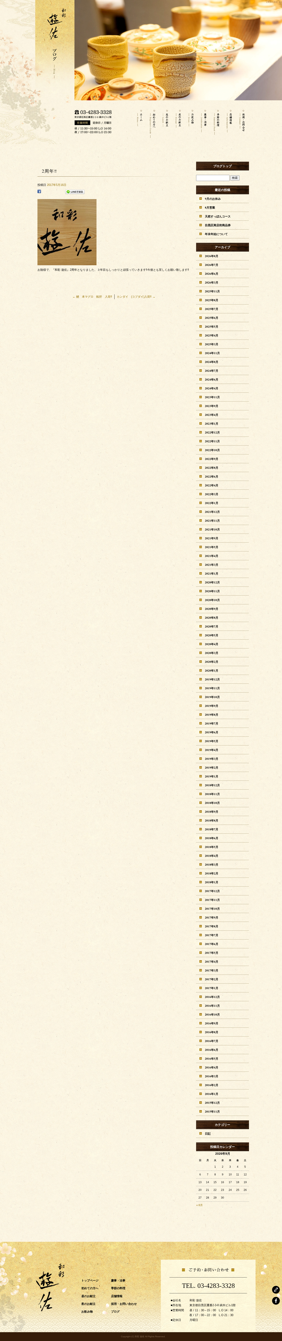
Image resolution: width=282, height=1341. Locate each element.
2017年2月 (211, 979)
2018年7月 (211, 829)
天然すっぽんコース (218, 216)
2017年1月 (211, 988)
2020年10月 (212, 600)
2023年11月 (212, 397)
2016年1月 (211, 1094)
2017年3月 (211, 970)
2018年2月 (211, 873)
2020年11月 (212, 591)
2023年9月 (211, 406)
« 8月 (199, 1205)
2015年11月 (212, 1111)
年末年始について (216, 234)
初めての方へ (152, 122)
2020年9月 (211, 609)
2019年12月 (212, 679)
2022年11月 (212, 441)
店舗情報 (229, 122)
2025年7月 (211, 309)
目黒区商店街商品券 (218, 225)
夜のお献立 (178, 122)
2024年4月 (211, 388)
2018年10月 (212, 803)
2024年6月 (211, 379)
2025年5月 (211, 326)
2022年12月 (212, 432)
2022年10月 (212, 450)
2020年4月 (211, 644)
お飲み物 (190, 122)
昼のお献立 (165, 122)
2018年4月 (211, 856)
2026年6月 (211, 273)
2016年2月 (211, 1085)
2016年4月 (211, 1067)
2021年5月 (211, 547)
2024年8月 (211, 362)
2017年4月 (211, 961)
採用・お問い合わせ (242, 122)
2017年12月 (212, 891)
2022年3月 (211, 494)
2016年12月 (212, 997)
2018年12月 (212, 785)
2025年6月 (211, 318)
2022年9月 (211, 459)
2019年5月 (211, 741)
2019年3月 (211, 758)
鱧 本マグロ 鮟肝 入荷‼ (92, 296)
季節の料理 (216, 122)
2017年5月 (211, 953)
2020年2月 (211, 661)
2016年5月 (211, 1058)
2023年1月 (211, 423)
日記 (208, 1133)
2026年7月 (211, 265)
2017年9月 (211, 917)
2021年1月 (211, 573)
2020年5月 (211, 635)
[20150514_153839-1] (66, 262)
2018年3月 (211, 864)
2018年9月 (211, 811)
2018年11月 (212, 794)
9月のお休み (213, 198)
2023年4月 (211, 415)
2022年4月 (211, 485)
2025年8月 (211, 300)
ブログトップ (222, 166)
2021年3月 (211, 564)
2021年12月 (212, 512)
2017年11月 (212, 900)
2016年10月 (212, 1014)
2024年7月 (211, 370)
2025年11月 (212, 291)
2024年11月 (212, 353)
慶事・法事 (203, 122)
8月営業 (210, 207)
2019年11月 (212, 688)
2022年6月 (211, 476)
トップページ (139, 122)
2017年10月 (212, 908)
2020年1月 (211, 670)
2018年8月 (211, 820)
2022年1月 (211, 503)
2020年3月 (211, 653)
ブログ (115, 1311)
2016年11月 (212, 1005)
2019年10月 (212, 697)
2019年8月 (211, 714)
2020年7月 (211, 626)
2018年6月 (211, 838)
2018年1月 (211, 882)
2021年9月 (211, 538)
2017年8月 (211, 926)
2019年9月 (211, 706)
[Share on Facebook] (39, 192)
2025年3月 (211, 344)
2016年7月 (211, 1041)
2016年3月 (211, 1076)
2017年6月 (211, 944)
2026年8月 (211, 256)
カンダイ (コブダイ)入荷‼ (136, 296)
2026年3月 (211, 282)
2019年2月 (211, 767)
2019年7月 (211, 723)
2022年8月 (211, 467)
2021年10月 (212, 529)
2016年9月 (211, 1023)
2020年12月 (212, 582)
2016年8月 (211, 1032)
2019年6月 (211, 732)
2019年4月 (211, 750)
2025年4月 (211, 335)
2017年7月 (211, 935)
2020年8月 (211, 617)
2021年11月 (212, 520)
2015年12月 (212, 1102)
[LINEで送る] (75, 192)
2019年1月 (211, 776)
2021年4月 (211, 556)
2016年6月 (211, 1050)
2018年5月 (211, 847)
